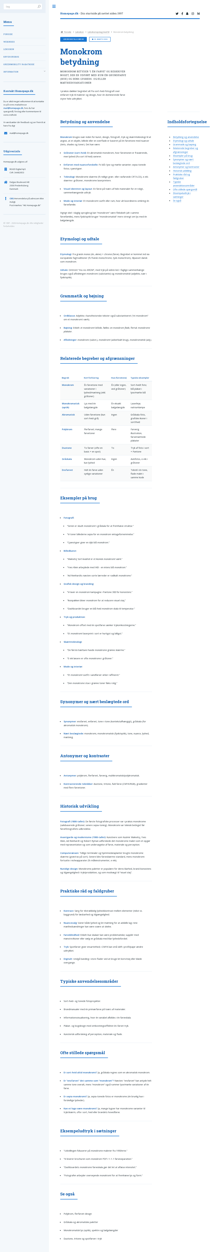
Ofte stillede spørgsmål (185, 189)
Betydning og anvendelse (186, 136)
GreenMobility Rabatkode (18, 64)
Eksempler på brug (183, 155)
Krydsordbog (11, 57)
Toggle (54, 6)
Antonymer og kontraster (186, 166)
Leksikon (79, 32)
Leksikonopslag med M (98, 32)
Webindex (9, 42)
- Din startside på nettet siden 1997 (91, 13)
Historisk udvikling (182, 170)
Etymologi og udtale (183, 140)
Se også (177, 200)
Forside (67, 32)
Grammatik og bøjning (184, 144)
